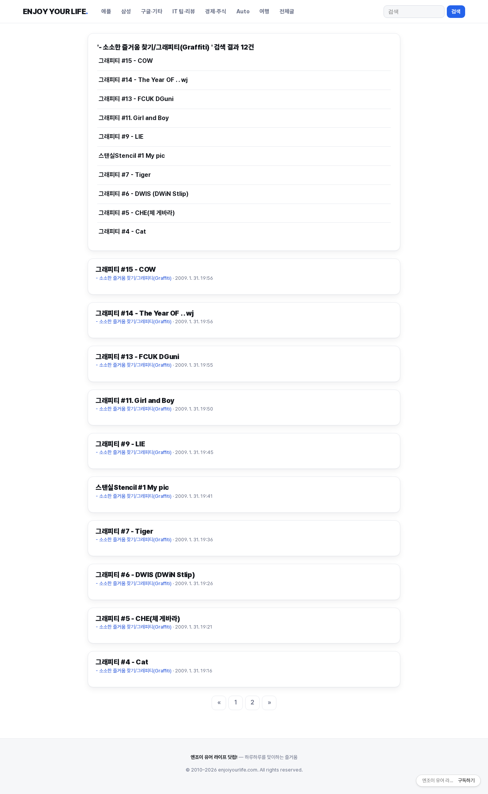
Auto (243, 11)
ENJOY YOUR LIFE (55, 11)
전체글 (286, 11)
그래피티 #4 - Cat (122, 231)
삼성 (126, 11)
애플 (106, 11)
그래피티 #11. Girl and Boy (134, 118)
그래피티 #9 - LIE (121, 136)
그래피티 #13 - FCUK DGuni (136, 99)
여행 (265, 11)
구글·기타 (151, 11)
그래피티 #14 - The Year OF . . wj (143, 79)
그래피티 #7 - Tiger (125, 174)
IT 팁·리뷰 (183, 11)
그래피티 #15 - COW (126, 60)
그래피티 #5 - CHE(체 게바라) (137, 213)
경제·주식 (215, 11)
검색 (456, 11)
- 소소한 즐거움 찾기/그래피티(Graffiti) (134, 278)
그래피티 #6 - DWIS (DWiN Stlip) (144, 193)
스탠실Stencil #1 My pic (132, 155)
